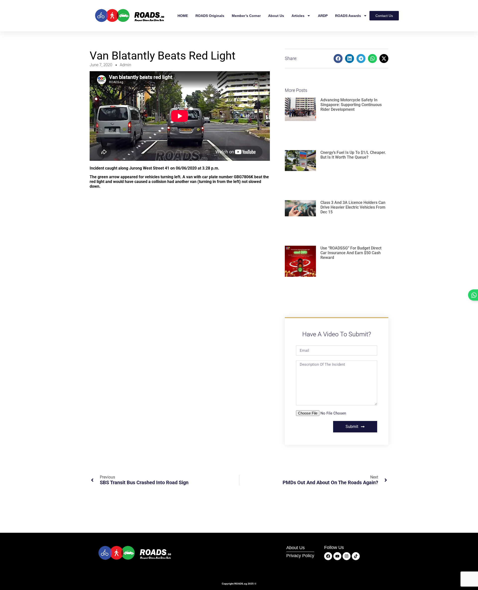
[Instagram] (347, 556)
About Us (276, 16)
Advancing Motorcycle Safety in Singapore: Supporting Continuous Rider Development (351, 105)
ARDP (323, 16)
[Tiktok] (356, 556)
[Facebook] (328, 556)
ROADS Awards (348, 16)
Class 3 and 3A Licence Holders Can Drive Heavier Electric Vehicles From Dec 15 (352, 207)
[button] (338, 58)
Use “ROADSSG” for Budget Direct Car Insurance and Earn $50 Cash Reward (350, 253)
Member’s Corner (246, 16)
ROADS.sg (240, 583)
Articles (298, 16)
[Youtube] (337, 556)
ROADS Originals (209, 16)
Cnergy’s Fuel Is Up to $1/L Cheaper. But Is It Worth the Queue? (353, 155)
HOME (183, 16)
